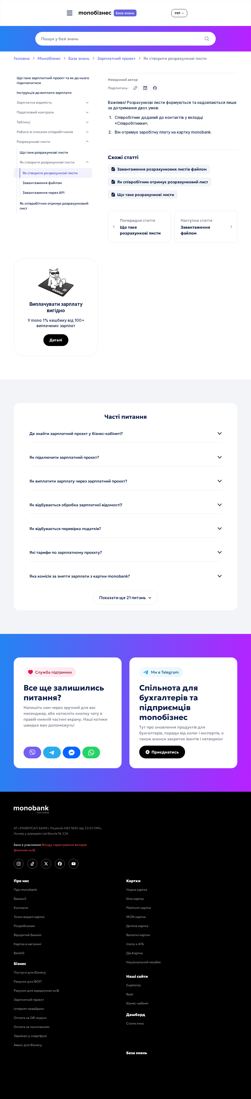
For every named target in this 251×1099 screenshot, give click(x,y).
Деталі (56, 340)
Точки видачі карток (29, 917)
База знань (78, 58)
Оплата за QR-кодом (30, 1018)
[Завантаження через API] (53, 193)
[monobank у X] (46, 863)
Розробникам (24, 926)
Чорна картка (136, 890)
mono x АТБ (135, 944)
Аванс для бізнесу (28, 1045)
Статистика (135, 1023)
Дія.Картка (134, 953)
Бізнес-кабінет (137, 1003)
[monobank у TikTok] (32, 863)
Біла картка (135, 899)
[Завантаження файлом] (53, 183)
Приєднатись (165, 752)
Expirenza (133, 985)
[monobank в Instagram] (18, 863)
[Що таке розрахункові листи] (53, 152)
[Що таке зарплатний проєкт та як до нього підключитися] (53, 80)
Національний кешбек (143, 962)
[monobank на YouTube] (73, 863)
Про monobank (25, 890)
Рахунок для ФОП (28, 981)
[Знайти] (208, 39)
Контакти (21, 908)
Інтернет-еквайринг (29, 1009)
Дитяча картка (137, 926)
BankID (19, 953)
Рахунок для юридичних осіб (36, 990)
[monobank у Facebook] (59, 863)
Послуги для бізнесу (30, 972)
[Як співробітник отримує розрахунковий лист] (53, 205)
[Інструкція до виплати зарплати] (53, 93)
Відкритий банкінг (28, 935)
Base (129, 994)
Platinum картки (138, 908)
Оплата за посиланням (31, 1027)
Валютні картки (138, 935)
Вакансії (20, 899)
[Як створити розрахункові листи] (53, 173)
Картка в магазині (27, 944)
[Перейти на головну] (31, 809)
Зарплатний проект (116, 58)
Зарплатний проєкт (29, 1000)
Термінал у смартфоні (30, 1036)
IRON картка (136, 917)
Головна (22, 58)
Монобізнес (49, 58)
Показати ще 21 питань (122, 597)
